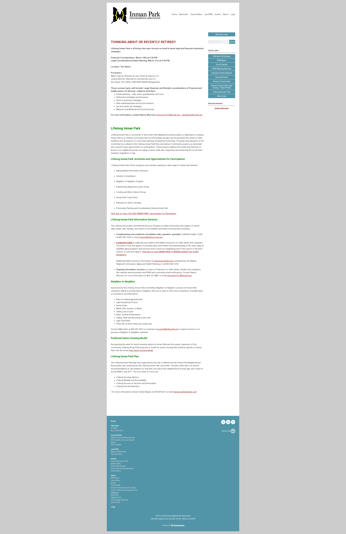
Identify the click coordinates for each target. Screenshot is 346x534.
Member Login (222, 34)
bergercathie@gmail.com (185, 392)
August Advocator (222, 108)
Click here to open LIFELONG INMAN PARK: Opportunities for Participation (143, 213)
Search (232, 42)
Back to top (226, 431)
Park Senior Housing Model (141, 350)
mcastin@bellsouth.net (167, 329)
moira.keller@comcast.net (150, 237)
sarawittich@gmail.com (192, 115)
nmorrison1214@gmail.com (168, 115)
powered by (166, 525)
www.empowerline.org (163, 261)
